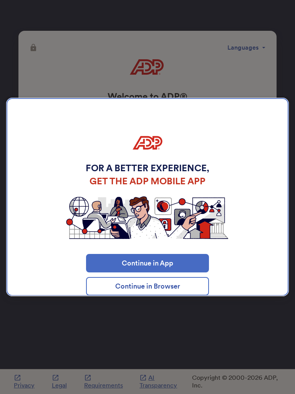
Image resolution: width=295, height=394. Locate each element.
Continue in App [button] (147, 263)
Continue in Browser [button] (147, 286)
